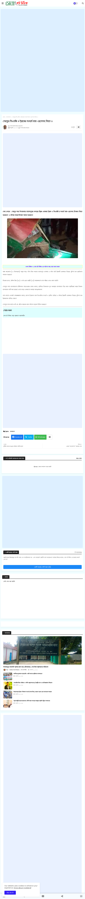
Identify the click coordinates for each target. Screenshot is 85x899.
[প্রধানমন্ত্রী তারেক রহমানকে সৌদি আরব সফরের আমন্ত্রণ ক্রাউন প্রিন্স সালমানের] (7, 703)
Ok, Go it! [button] (10, 893)
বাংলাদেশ (8, 117)
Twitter (30, 437)
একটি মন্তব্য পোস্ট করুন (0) (42, 567)
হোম (4, 117)
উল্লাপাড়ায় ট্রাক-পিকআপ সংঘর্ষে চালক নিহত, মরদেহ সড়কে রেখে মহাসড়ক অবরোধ (33, 692)
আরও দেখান (79, 458)
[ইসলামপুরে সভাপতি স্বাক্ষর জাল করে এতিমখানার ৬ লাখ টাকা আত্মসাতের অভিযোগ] (42, 650)
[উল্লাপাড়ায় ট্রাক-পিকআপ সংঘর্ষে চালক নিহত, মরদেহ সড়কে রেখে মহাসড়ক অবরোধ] (7, 694)
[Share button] (49, 437)
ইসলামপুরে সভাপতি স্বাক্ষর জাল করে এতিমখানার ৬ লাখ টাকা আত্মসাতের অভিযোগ (25, 667)
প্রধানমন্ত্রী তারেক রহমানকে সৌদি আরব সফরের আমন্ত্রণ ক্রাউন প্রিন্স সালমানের (32, 701)
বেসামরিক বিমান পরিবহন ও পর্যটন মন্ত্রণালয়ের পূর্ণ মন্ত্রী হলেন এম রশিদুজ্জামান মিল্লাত (33, 683)
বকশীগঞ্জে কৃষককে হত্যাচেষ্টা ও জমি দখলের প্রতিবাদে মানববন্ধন (28, 674)
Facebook (18, 437)
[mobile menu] (2, 3)
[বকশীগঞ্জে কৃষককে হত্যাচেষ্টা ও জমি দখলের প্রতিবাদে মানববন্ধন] (7, 676)
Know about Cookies (22, 888)
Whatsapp (41, 437)
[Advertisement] (42, 60)
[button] (83, 3)
